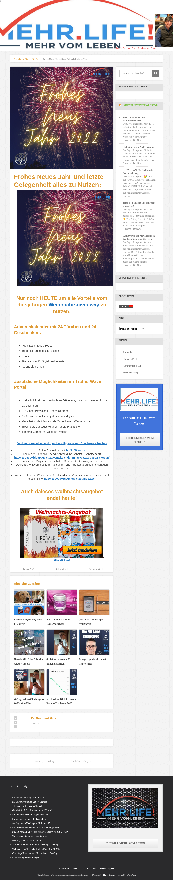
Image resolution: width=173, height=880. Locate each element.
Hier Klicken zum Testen (140, 440)
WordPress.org (130, 372)
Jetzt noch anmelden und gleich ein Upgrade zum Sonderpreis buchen (62, 443)
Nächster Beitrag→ (81, 761)
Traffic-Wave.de (75, 450)
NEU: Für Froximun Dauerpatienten (29, 801)
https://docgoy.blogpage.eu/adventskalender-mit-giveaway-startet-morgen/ (61, 457)
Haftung (87, 868)
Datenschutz (76, 868)
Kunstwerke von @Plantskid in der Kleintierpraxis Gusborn (139, 237)
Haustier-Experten (122, 48)
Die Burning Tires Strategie (25, 857)
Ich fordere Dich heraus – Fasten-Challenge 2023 (35, 827)
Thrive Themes (109, 874)
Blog (134, 48)
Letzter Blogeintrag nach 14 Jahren (29, 797)
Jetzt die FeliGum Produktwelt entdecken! (139, 204)
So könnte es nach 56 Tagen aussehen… (31, 814)
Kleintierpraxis (143, 48)
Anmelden (128, 352)
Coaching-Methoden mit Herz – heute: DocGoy (34, 853)
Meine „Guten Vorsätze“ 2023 (26, 840)
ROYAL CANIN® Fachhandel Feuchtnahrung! (138, 171)
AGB (95, 868)
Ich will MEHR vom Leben (125, 843)
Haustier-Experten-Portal (140, 105)
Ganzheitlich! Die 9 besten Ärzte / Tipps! (32, 810)
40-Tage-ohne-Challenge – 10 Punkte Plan (32, 823)
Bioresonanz (156, 48)
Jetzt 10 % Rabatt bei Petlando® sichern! (134, 119)
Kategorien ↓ (61, 569)
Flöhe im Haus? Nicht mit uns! (139, 147)
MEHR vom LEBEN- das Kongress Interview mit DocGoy (40, 831)
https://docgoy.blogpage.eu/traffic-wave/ (69, 478)
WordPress (131, 874)
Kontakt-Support (107, 868)
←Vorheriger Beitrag (43, 761)
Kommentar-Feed (132, 366)
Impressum (64, 868)
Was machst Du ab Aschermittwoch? (29, 836)
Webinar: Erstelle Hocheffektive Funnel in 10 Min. (36, 849)
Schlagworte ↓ (96, 569)
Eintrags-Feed (130, 359)
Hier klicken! (62, 560)
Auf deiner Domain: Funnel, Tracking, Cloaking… (36, 844)
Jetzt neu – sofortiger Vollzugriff (27, 806)
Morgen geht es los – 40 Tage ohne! (29, 818)
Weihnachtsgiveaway (73, 304)
